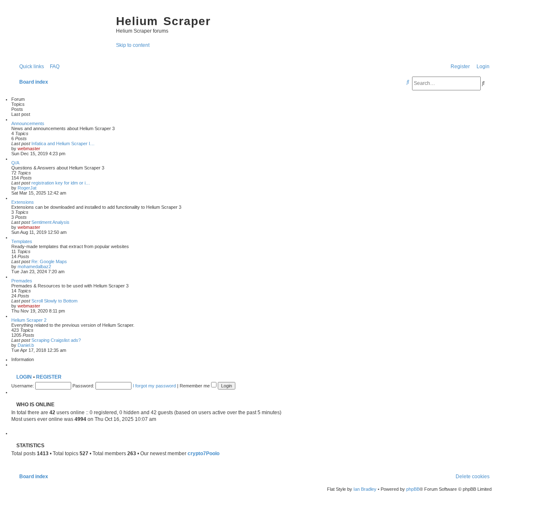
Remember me (195, 385)
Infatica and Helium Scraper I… (63, 143)
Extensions (22, 202)
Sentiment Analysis (50, 222)
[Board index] (61, 29)
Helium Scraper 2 (28, 320)
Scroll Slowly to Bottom (54, 300)
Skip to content (132, 45)
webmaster (29, 148)
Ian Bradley (364, 489)
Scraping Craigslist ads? (56, 340)
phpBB (413, 489)
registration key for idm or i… (60, 182)
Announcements (27, 123)
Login (24, 376)
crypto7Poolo (203, 453)
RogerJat (27, 187)
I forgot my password (154, 385)
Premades (21, 280)
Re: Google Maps (49, 261)
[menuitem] (52, 66)
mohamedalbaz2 (34, 266)
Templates (21, 241)
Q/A (15, 162)
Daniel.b (26, 345)
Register (49, 376)
